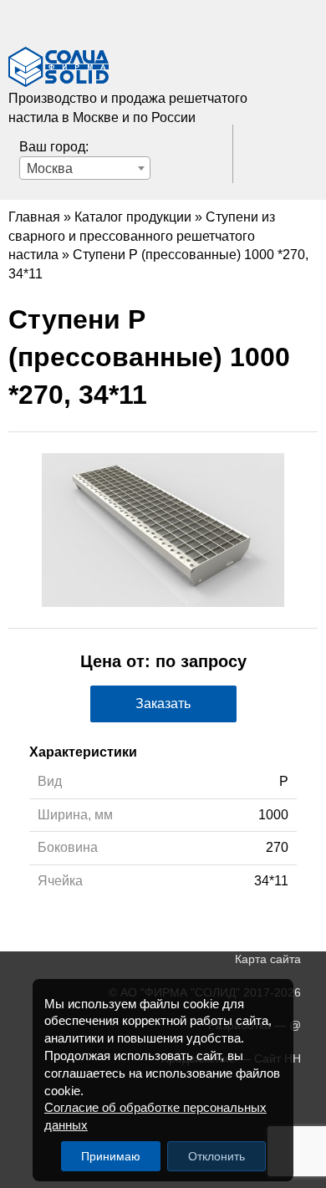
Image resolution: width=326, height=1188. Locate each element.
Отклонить (216, 1156)
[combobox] (84, 168)
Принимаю (110, 1156)
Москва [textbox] (50, 168)
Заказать (163, 703)
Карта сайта (268, 959)
